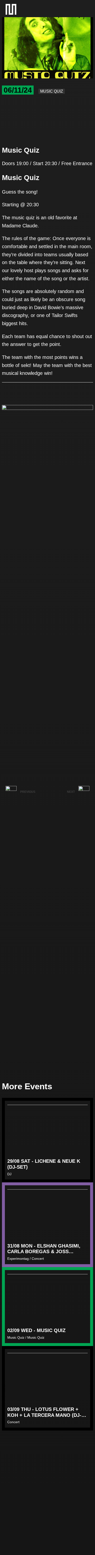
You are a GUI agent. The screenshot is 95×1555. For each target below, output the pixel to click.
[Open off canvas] (84, 9)
